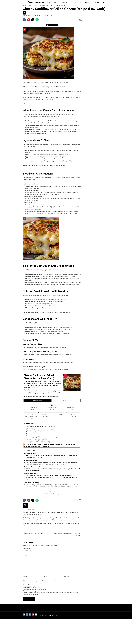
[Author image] (66, 13)
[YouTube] (36, 614)
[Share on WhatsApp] (37, 19)
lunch (24, 99)
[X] (27, 614)
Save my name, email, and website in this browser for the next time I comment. (46, 581)
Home (49, 2)
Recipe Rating (27, 548)
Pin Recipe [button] (67, 400)
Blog (56, 2)
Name (25, 576)
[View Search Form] (103, 2)
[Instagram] (30, 614)
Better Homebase (29, 15)
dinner (30, 99)
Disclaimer (84, 609)
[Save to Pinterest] (28, 19)
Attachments (27, 584)
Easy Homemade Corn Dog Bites (33, 532)
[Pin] (24, 29)
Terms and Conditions (95, 609)
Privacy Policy (74, 609)
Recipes (43, 609)
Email (45, 576)
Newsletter (76, 2)
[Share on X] (32, 19)
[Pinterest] (33, 614)
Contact (96, 2)
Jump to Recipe (52, 25)
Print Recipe (38, 400)
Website (66, 576)
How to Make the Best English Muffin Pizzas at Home (67, 533)
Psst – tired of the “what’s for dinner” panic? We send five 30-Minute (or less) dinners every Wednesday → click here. (50, 445)
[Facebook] (24, 614)
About (87, 2)
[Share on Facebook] (24, 19)
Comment (26, 556)
